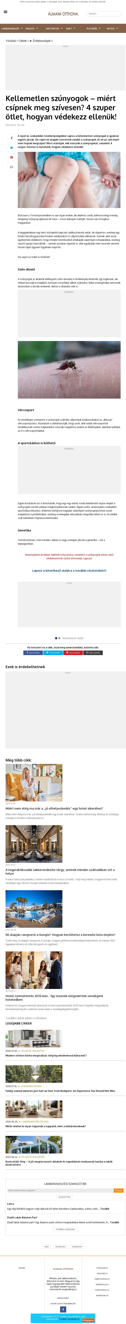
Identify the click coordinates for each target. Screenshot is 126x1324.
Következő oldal (73, 638)
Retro (110, 28)
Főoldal (11, 40)
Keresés (118, 1190)
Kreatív (30, 28)
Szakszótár (64, 1197)
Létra (10, 1203)
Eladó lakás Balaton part (22, 1217)
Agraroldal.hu (102, 1295)
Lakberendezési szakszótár (65, 1183)
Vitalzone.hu (102, 1273)
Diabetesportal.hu (102, 1279)
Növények (60, 1247)
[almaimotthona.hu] (63, 14)
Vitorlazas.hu (102, 1268)
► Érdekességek (40, 40)
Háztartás (52, 28)
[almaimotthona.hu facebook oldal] (63, 1309)
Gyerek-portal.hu (102, 1290)
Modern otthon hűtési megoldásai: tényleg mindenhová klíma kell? (46, 1055)
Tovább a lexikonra (65, 1229)
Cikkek (23, 40)
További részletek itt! (69, 1319)
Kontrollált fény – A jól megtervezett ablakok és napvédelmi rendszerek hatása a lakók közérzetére (59, 1163)
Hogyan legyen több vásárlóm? (63, 1304)
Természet (77, 1247)
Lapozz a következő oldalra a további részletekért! (69, 570)
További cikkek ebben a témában (26, 1018)
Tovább (104, 1208)
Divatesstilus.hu (102, 1284)
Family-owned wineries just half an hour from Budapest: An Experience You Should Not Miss (60, 1090)
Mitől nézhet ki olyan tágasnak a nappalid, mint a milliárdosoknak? (46, 1126)
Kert (69, 28)
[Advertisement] (65, 68)
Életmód (92, 28)
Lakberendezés (10, 28)
